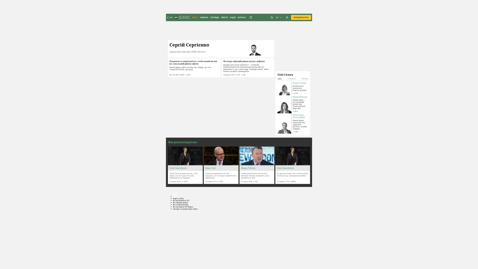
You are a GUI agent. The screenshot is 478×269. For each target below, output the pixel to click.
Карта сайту (178, 199)
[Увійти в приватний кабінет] (287, 17)
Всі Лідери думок (180, 203)
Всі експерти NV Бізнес (183, 207)
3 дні (279, 79)
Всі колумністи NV (181, 201)
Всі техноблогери (180, 205)
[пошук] (272, 17)
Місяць (305, 79)
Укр (277, 17)
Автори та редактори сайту (185, 209)
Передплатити (301, 17)
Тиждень (292, 79)
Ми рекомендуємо (182, 142)
